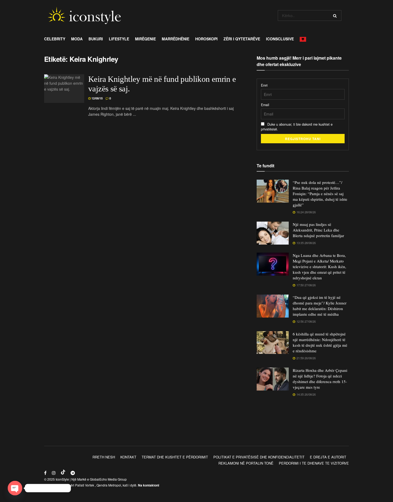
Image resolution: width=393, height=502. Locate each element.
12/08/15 (97, 98)
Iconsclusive (280, 38)
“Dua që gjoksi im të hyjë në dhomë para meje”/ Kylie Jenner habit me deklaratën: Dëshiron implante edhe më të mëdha (319, 306)
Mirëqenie (145, 38)
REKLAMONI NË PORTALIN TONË (245, 463)
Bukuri (95, 38)
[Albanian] (304, 39)
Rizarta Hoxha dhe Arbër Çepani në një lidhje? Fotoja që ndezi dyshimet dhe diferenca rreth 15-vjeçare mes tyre (320, 379)
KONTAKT (128, 456)
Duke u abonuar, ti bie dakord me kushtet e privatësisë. (297, 127)
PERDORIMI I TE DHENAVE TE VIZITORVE (314, 463)
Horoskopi (206, 38)
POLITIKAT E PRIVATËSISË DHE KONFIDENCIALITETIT (259, 456)
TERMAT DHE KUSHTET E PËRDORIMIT (175, 456)
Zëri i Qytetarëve (242, 38)
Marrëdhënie (175, 38)
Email (265, 104)
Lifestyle (119, 38)
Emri (264, 85)
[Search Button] (335, 15)
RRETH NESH (104, 456)
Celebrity (54, 38)
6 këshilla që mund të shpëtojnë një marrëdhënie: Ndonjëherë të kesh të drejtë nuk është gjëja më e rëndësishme (320, 342)
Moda (77, 38)
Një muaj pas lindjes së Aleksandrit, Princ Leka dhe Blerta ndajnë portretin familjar (318, 230)
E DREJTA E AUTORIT (328, 456)
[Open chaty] (15, 488)
